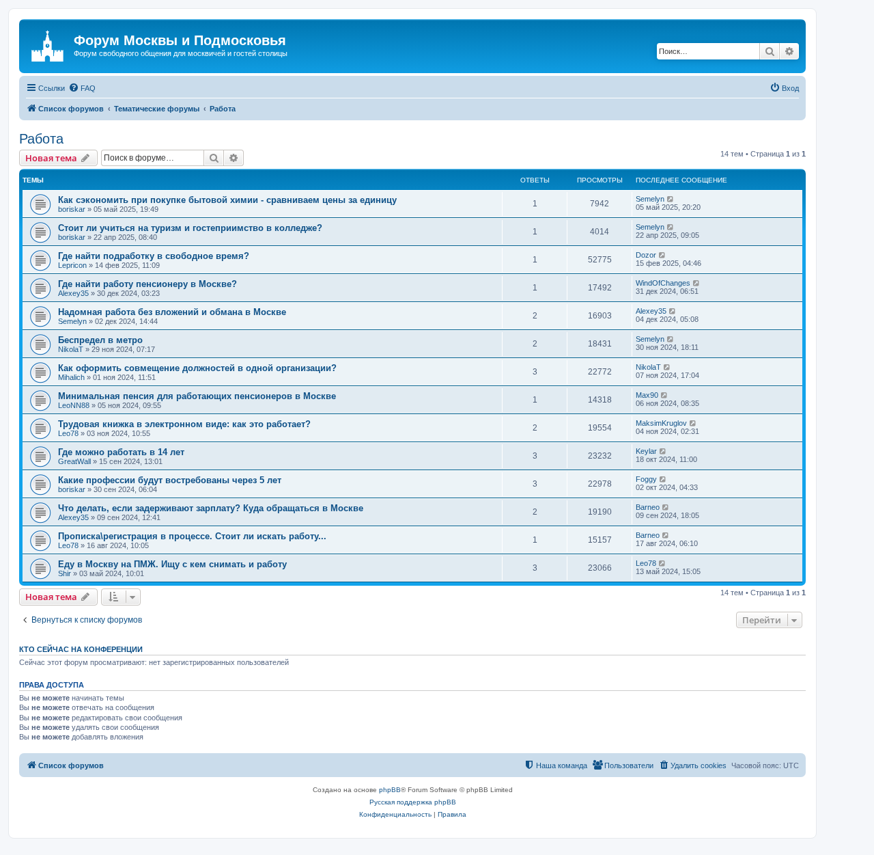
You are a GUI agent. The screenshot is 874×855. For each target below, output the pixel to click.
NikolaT (70, 349)
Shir (64, 573)
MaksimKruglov (661, 423)
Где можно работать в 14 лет (121, 452)
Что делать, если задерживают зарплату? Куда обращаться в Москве (210, 508)
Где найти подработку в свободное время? (153, 256)
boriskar (71, 209)
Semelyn (650, 199)
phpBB (390, 789)
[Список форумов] (48, 44)
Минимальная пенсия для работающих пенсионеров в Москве (197, 396)
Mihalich (71, 377)
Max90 (647, 395)
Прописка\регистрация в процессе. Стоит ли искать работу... (192, 536)
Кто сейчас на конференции (81, 649)
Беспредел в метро (100, 340)
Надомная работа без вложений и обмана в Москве (172, 312)
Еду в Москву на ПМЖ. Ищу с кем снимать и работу (172, 564)
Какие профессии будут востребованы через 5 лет (169, 480)
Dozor (646, 255)
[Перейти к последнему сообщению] (670, 199)
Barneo (648, 507)
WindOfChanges (663, 283)
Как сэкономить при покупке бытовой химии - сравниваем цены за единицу (227, 200)
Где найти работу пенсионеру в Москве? (147, 284)
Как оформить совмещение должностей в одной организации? (197, 368)
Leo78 (68, 433)
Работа (41, 138)
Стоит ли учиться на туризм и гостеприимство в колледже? (190, 228)
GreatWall (74, 461)
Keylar (646, 451)
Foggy (646, 479)
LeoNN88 (73, 405)
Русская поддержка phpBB (412, 802)
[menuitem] (82, 88)
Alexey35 (73, 293)
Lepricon (72, 265)
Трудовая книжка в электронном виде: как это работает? (184, 424)
